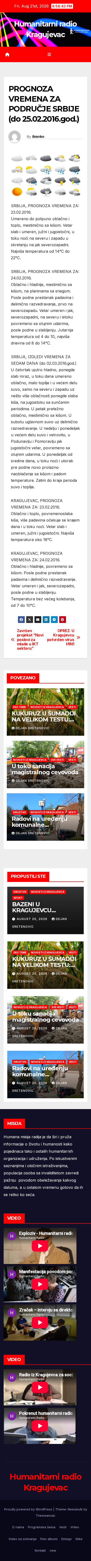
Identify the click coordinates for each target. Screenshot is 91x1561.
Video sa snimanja (22, 1539)
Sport (18, 897)
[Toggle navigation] (49, 54)
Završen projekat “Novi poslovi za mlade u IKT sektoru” (30, 640)
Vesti (72, 707)
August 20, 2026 (32, 919)
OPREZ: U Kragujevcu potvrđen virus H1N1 (60, 637)
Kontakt (40, 1550)
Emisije (66, 1539)
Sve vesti (57, 759)
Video (74, 1527)
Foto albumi (49, 1539)
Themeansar (45, 1515)
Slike (79, 1539)
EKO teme (19, 707)
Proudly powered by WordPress (28, 1509)
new (53, 1550)
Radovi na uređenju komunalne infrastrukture (39, 824)
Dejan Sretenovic (33, 728)
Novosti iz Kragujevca (47, 707)
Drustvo (19, 812)
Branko (38, 136)
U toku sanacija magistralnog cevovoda (45, 769)
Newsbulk (75, 1509)
